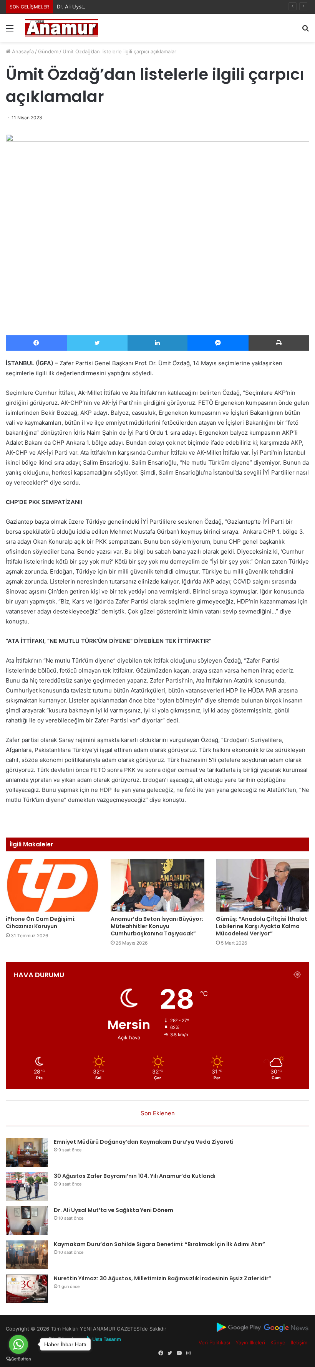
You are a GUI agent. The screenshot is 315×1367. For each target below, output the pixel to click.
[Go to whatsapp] (18, 1344)
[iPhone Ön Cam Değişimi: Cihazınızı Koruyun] (52, 885)
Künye (277, 1342)
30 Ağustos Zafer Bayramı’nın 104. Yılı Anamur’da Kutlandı (135, 1176)
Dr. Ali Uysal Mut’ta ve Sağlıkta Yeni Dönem (108, 6)
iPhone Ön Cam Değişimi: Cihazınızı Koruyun (41, 922)
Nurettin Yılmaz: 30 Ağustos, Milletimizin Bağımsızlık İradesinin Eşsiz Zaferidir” (162, 1278)
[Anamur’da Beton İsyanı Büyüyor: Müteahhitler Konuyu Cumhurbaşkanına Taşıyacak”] (157, 885)
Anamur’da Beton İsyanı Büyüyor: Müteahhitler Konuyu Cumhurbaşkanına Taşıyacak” (157, 926)
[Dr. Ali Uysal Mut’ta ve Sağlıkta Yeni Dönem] (27, 1220)
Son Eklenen (158, 1113)
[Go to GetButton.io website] (18, 1359)
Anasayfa (22, 51)
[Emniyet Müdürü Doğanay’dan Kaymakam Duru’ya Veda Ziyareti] (27, 1152)
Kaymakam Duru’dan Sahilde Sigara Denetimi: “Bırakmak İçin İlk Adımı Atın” (159, 1244)
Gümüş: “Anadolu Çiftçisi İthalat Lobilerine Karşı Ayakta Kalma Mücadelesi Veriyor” (261, 926)
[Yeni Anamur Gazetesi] (61, 27)
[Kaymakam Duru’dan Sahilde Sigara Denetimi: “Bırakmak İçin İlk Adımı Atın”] (27, 1254)
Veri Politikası (214, 1342)
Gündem (48, 51)
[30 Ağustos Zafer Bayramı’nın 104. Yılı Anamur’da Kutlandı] (27, 1186)
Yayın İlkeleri (250, 1342)
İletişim (299, 1342)
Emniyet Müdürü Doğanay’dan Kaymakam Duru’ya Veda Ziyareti (144, 1142)
